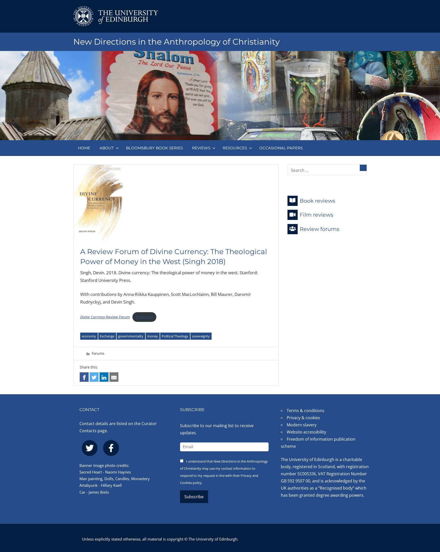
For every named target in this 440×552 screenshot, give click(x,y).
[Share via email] (113, 377)
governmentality (130, 336)
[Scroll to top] (428, 517)
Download (144, 316)
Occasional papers (281, 148)
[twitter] (89, 448)
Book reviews (317, 200)
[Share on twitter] (94, 377)
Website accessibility (306, 432)
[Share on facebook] (84, 377)
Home (84, 148)
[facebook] (111, 448)
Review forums (319, 229)
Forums (98, 353)
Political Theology (175, 336)
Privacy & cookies (303, 417)
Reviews (201, 148)
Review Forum (105, 316)
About (107, 148)
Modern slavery (302, 425)
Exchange (107, 336)
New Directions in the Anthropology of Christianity (176, 42)
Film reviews (316, 215)
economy (89, 336)
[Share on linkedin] (104, 377)
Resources (235, 148)
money (152, 336)
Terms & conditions (305, 410)
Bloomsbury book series (154, 148)
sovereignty (201, 336)
